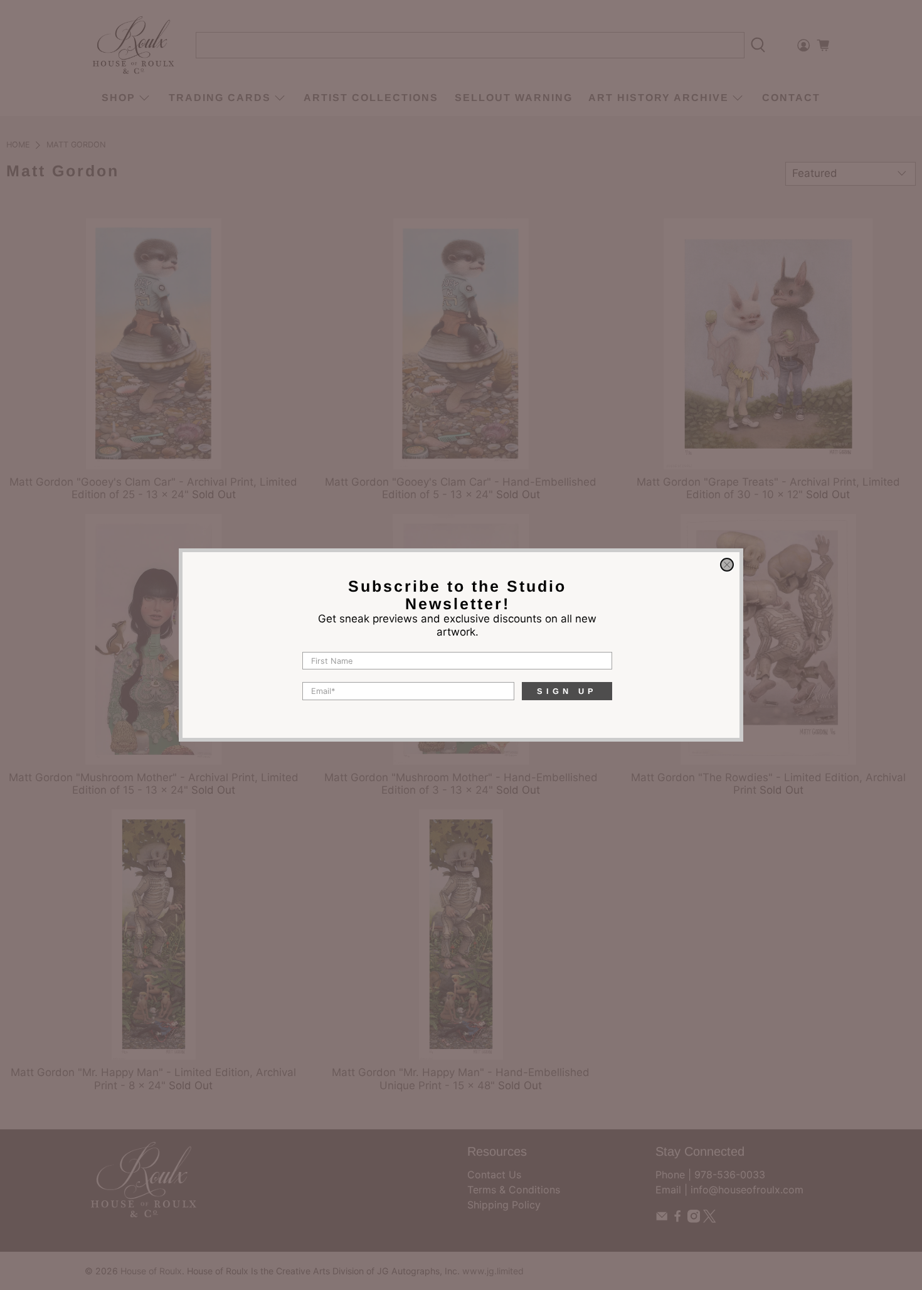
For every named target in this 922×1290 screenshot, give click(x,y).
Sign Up (567, 691)
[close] (727, 564)
